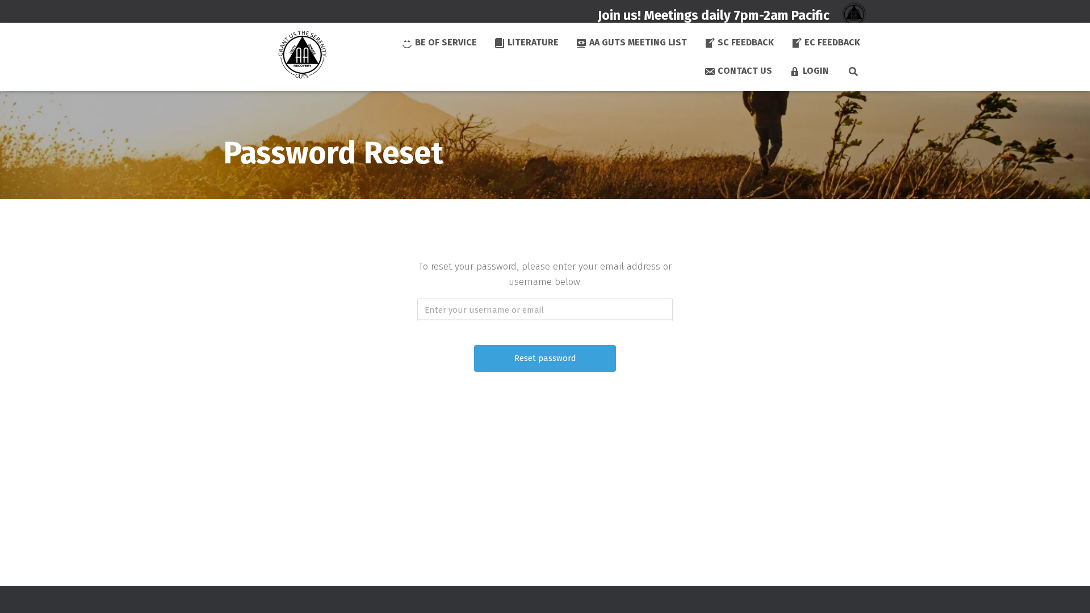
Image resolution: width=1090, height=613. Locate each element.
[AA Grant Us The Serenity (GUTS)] (274, 56)
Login (816, 70)
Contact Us (745, 70)
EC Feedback (832, 42)
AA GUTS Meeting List (638, 42)
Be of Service (446, 42)
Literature (533, 42)
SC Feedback (746, 42)
